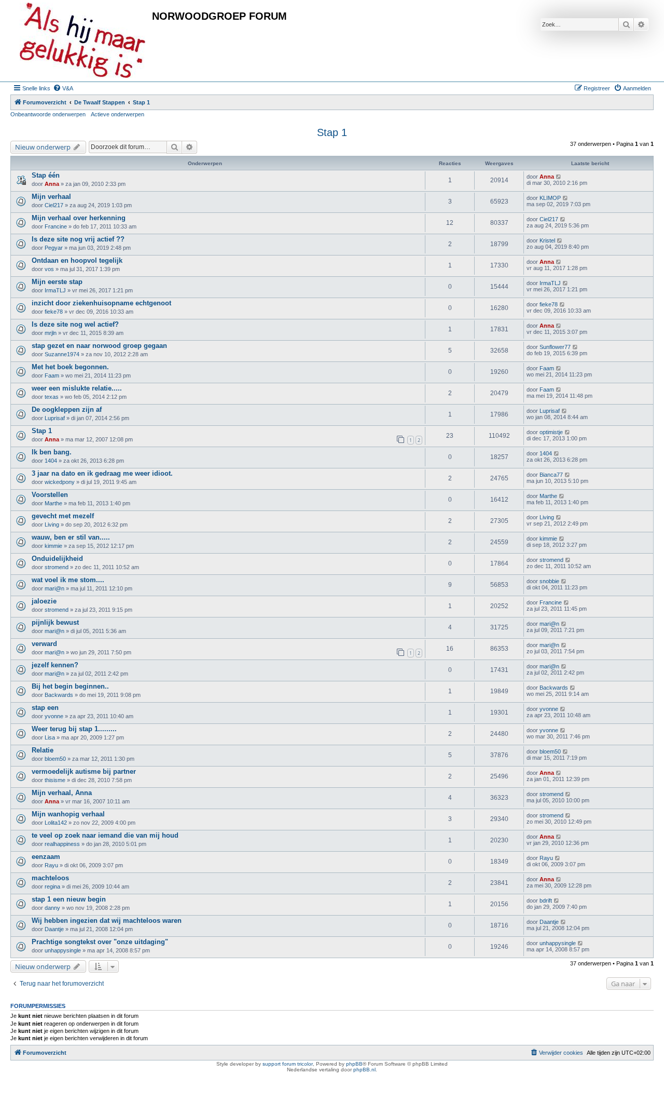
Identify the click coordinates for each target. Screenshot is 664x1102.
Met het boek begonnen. (70, 367)
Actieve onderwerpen (117, 114)
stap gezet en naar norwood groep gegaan (99, 346)
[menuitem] (63, 88)
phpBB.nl (364, 1069)
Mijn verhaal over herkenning (79, 218)
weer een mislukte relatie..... (77, 388)
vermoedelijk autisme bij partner (84, 771)
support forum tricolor (287, 1064)
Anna (52, 184)
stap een (45, 707)
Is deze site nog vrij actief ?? (78, 239)
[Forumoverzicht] (82, 41)
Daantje (54, 929)
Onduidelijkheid (57, 558)
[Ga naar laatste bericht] (559, 176)
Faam (52, 375)
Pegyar (54, 248)
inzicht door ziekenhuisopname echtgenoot (101, 303)
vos (49, 269)
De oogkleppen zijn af (67, 409)
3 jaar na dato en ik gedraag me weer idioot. (102, 473)
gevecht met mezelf (63, 516)
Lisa (50, 737)
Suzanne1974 (62, 354)
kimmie (53, 546)
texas (52, 397)
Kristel (547, 240)
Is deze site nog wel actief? (75, 324)
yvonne (54, 716)
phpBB (354, 1064)
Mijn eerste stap (57, 282)
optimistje (551, 432)
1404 (51, 461)
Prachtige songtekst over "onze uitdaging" (100, 942)
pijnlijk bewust (55, 622)
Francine (56, 226)
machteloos (50, 878)
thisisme (55, 780)
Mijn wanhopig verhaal (68, 814)
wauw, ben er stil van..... (71, 537)
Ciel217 (54, 205)
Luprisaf (55, 418)
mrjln (51, 333)
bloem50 (55, 759)
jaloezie (44, 601)
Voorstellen (50, 495)
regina (52, 886)
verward (44, 644)
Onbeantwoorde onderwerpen (48, 114)
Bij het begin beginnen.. (70, 686)
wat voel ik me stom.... (68, 580)
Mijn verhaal (51, 196)
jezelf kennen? (55, 665)
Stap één (46, 175)
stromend (56, 567)
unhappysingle (63, 950)
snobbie (549, 581)
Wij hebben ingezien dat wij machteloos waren (107, 920)
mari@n (54, 588)
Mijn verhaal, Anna (62, 793)
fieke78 (54, 311)
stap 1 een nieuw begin (69, 899)
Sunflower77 (555, 347)
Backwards (59, 695)
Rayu (51, 865)
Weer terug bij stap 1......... (74, 729)
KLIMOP (550, 198)
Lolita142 (56, 822)
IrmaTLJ (55, 290)
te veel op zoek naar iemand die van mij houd (105, 835)
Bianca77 (551, 475)
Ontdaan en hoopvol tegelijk (77, 260)
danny (52, 908)
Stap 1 (332, 132)
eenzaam (46, 857)
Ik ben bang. (52, 452)
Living (52, 524)
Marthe (53, 503)
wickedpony (60, 482)
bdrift (546, 900)
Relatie (42, 750)
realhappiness (62, 844)
